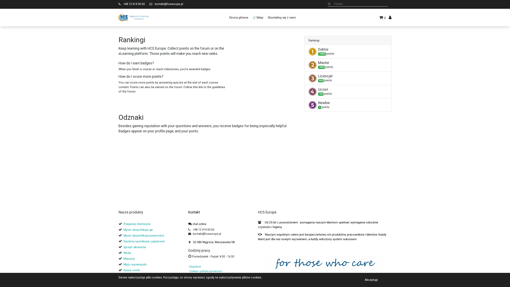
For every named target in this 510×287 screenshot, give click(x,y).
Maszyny (129, 258)
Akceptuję (371, 280)
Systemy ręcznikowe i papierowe (144, 241)
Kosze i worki (132, 270)
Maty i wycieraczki (135, 264)
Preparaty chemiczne (137, 224)
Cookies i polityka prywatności (205, 271)
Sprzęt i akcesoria (135, 247)
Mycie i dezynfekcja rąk (138, 229)
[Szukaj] (329, 3)
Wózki (127, 253)
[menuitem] (238, 17)
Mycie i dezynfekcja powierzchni (144, 235)
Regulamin (195, 266)
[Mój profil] (390, 18)
